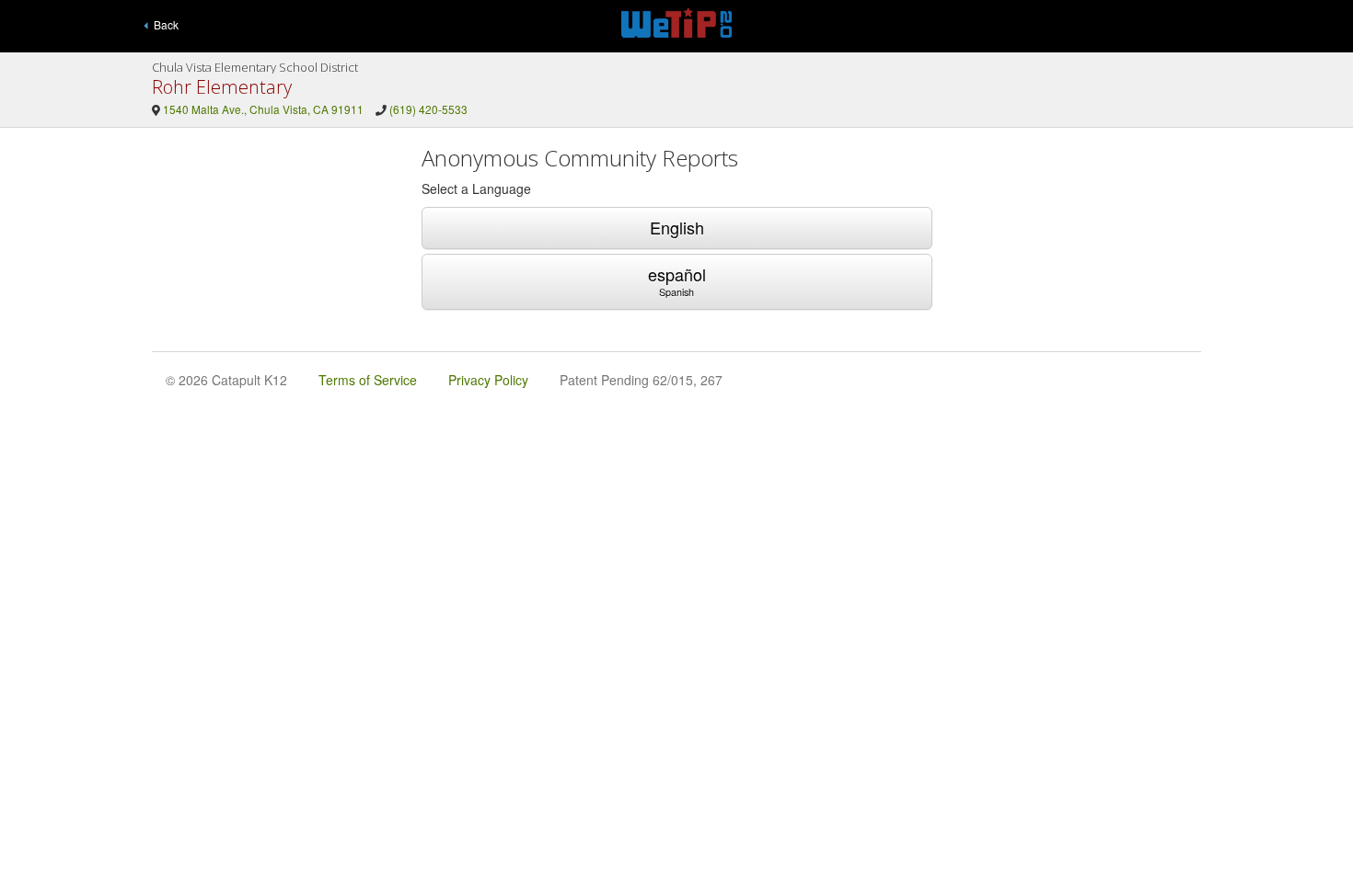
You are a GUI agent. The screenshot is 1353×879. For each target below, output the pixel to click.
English (677, 227)
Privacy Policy (488, 380)
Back (163, 24)
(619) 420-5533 (428, 109)
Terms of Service (367, 380)
